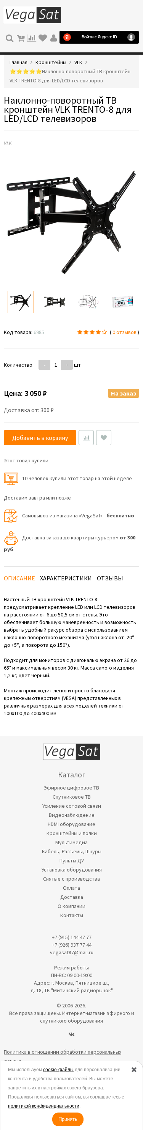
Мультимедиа (71, 842)
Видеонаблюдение (72, 815)
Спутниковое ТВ (72, 796)
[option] (21, 302)
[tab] (19, 578)
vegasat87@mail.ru (71, 952)
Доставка (71, 897)
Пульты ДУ (71, 860)
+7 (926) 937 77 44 (72, 944)
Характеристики (66, 578)
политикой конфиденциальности (43, 1106)
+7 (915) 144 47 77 (72, 937)
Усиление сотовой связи (71, 805)
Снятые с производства (71, 878)
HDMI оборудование (71, 824)
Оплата (71, 887)
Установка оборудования (72, 869)
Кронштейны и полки (72, 833)
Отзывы (110, 578)
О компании (71, 906)
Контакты (71, 915)
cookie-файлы (58, 1069)
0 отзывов (124, 332)
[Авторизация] (53, 37)
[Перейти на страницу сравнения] (31, 37)
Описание (19, 578)
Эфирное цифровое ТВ (71, 787)
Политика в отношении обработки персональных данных (62, 1056)
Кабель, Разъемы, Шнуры (71, 851)
